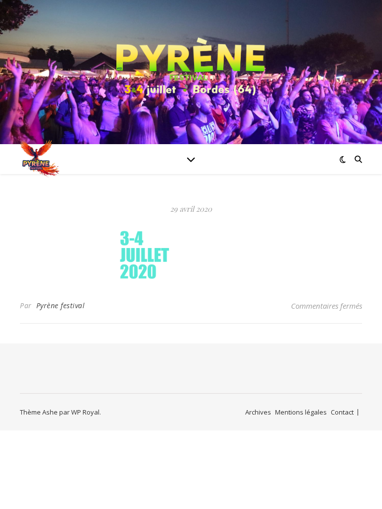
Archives (258, 412)
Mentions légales (301, 412)
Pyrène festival (60, 305)
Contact (342, 412)
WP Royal (85, 412)
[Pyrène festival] (191, 66)
